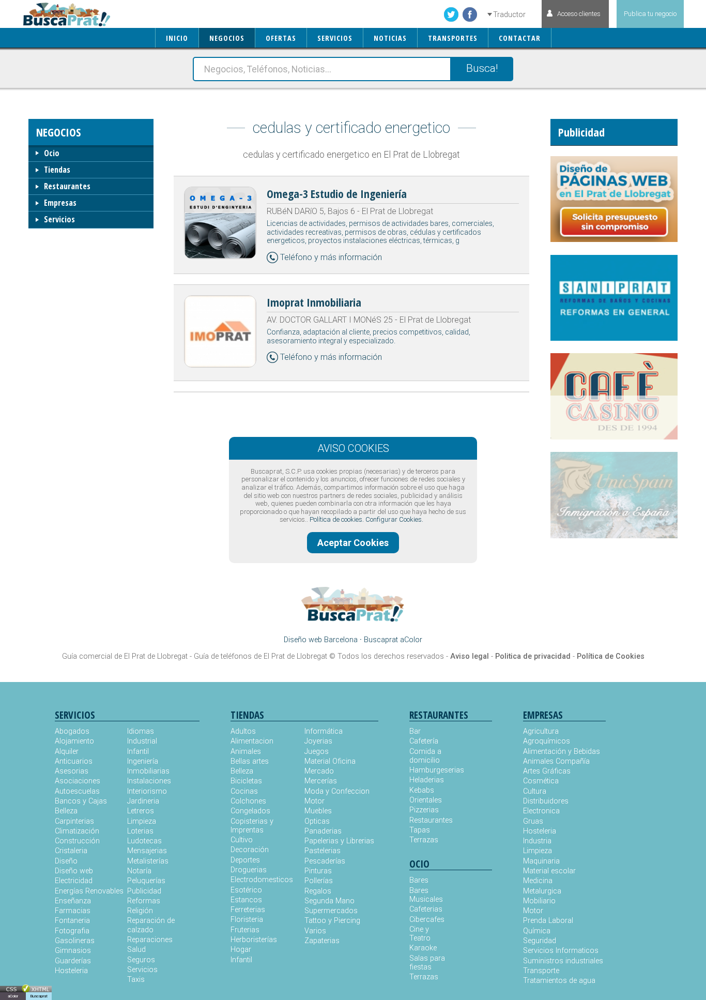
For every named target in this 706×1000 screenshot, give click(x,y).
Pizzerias (424, 810)
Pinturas (318, 871)
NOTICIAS (390, 38)
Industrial (142, 741)
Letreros (140, 811)
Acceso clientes (579, 14)
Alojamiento (74, 741)
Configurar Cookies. (394, 519)
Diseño (66, 861)
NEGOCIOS (226, 38)
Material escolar (549, 871)
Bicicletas (246, 781)
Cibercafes (426, 919)
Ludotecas (144, 841)
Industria (537, 841)
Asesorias (71, 771)
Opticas (317, 821)
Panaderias (323, 831)
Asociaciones (77, 781)
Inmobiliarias (148, 771)
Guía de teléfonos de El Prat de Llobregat (260, 656)
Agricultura (541, 731)
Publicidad (144, 891)
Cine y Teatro (420, 934)
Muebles (318, 811)
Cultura (534, 791)
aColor (13, 996)
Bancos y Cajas (81, 801)
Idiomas (140, 731)
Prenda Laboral (548, 920)
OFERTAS (281, 38)
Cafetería (423, 741)
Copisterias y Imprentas (252, 826)
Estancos (246, 900)
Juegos (316, 751)
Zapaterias (322, 940)
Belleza (66, 811)
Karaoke (423, 948)
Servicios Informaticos (560, 950)
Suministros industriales (563, 961)
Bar (415, 731)
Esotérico (246, 890)
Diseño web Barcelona (321, 639)
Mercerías (320, 781)
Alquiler (67, 751)
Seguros (141, 960)
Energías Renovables (89, 891)
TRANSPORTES (453, 38)
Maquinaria (541, 861)
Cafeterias (425, 909)
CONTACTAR (520, 38)
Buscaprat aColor (393, 639)
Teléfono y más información (331, 257)
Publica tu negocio (650, 14)
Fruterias (245, 930)
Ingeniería (142, 761)
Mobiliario (539, 901)
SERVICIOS (334, 38)
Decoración (250, 849)
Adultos (243, 731)
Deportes (245, 860)
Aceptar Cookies (353, 542)
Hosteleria (71, 970)
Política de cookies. (337, 519)
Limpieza (141, 821)
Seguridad (539, 940)
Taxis (136, 979)
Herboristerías (254, 939)
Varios (315, 931)
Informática (323, 731)
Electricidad (74, 880)
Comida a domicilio (425, 756)
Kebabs (421, 790)
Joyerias (318, 741)
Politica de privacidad (533, 656)
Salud (136, 949)
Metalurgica (542, 891)
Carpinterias (74, 821)
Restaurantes (67, 186)
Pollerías (318, 880)
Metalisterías (147, 861)
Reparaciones (150, 939)
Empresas (60, 202)
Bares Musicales (426, 895)
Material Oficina (330, 761)
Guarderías (73, 961)
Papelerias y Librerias (339, 841)
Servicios (59, 219)
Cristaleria (71, 850)
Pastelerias (322, 850)
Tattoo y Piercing (332, 920)
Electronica (541, 811)
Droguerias (249, 870)
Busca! (482, 68)
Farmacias (72, 910)
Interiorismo (147, 791)
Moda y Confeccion (337, 791)
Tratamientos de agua (559, 980)
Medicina (537, 880)
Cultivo (242, 840)
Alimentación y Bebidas (561, 751)
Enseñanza (73, 901)
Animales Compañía (556, 761)
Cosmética (541, 781)
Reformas (143, 901)
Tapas (419, 830)
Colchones (248, 801)
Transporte (541, 970)
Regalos (317, 891)
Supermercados (331, 910)
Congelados (250, 811)
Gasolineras (75, 940)
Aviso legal (469, 656)
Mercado (319, 771)
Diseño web (74, 871)
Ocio (51, 153)
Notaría (139, 871)
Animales (246, 751)
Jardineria (143, 801)
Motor (314, 801)
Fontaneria (72, 920)
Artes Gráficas (547, 771)
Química (536, 931)
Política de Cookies (610, 656)
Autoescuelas (77, 791)
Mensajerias (147, 850)
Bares (418, 880)
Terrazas (423, 840)
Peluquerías (146, 880)
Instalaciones (149, 781)
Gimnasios (73, 950)
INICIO (177, 38)
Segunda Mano (329, 901)
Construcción (77, 841)
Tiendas (57, 169)
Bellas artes (250, 761)
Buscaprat (39, 996)
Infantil (138, 751)
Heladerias (426, 780)
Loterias (140, 831)
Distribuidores (546, 801)
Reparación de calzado (151, 925)
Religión (140, 910)
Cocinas (244, 791)
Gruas (533, 821)
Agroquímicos (546, 741)
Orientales (425, 800)
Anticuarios (74, 761)
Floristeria (247, 919)
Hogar (241, 949)
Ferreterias (248, 909)
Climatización (77, 831)
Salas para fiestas (427, 963)
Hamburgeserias (430, 770)
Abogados (72, 731)
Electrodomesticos (262, 879)
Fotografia (72, 931)
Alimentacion (252, 741)
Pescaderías (324, 861)
